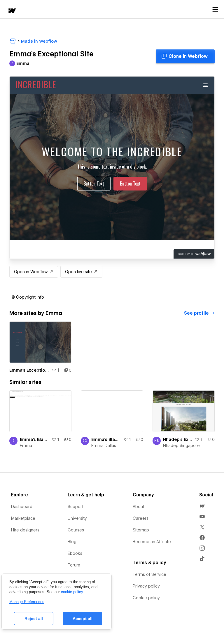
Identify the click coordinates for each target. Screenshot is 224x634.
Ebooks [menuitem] (75, 553)
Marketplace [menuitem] (23, 518)
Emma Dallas (103, 445)
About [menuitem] (138, 506)
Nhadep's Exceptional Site (177, 439)
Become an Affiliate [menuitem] (152, 541)
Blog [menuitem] (72, 541)
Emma (26, 445)
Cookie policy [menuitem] (146, 597)
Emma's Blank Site (34, 439)
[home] (11, 11)
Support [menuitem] (75, 506)
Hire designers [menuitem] (25, 530)
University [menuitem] (77, 518)
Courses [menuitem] (76, 530)
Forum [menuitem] (74, 565)
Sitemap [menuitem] (141, 530)
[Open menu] (215, 10)
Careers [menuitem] (140, 518)
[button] (27, 297)
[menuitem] (202, 506)
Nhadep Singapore (181, 445)
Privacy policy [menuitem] (146, 586)
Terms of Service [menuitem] (149, 574)
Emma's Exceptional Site (29, 370)
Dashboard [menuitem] (21, 506)
